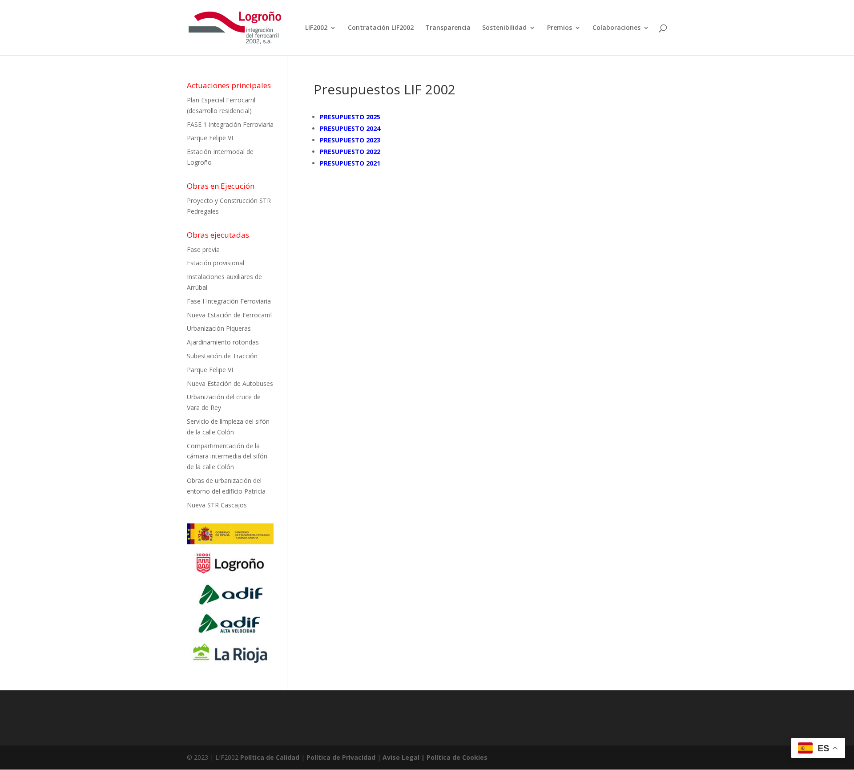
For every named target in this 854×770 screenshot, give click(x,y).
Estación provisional (215, 263)
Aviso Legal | (405, 757)
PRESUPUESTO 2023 (350, 140)
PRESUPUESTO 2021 (350, 163)
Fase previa (203, 249)
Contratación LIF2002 (381, 28)
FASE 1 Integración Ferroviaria (230, 124)
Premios (559, 28)
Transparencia (448, 28)
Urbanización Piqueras (219, 328)
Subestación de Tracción (222, 356)
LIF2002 (316, 28)
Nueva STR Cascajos (217, 505)
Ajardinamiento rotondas (223, 342)
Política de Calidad (269, 757)
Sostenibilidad (504, 28)
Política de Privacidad (340, 757)
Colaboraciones (616, 28)
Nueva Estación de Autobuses (230, 383)
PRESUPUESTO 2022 (350, 151)
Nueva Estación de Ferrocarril (229, 315)
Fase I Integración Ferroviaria (229, 301)
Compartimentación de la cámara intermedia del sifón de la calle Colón (227, 456)
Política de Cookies (457, 757)
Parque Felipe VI (210, 138)
